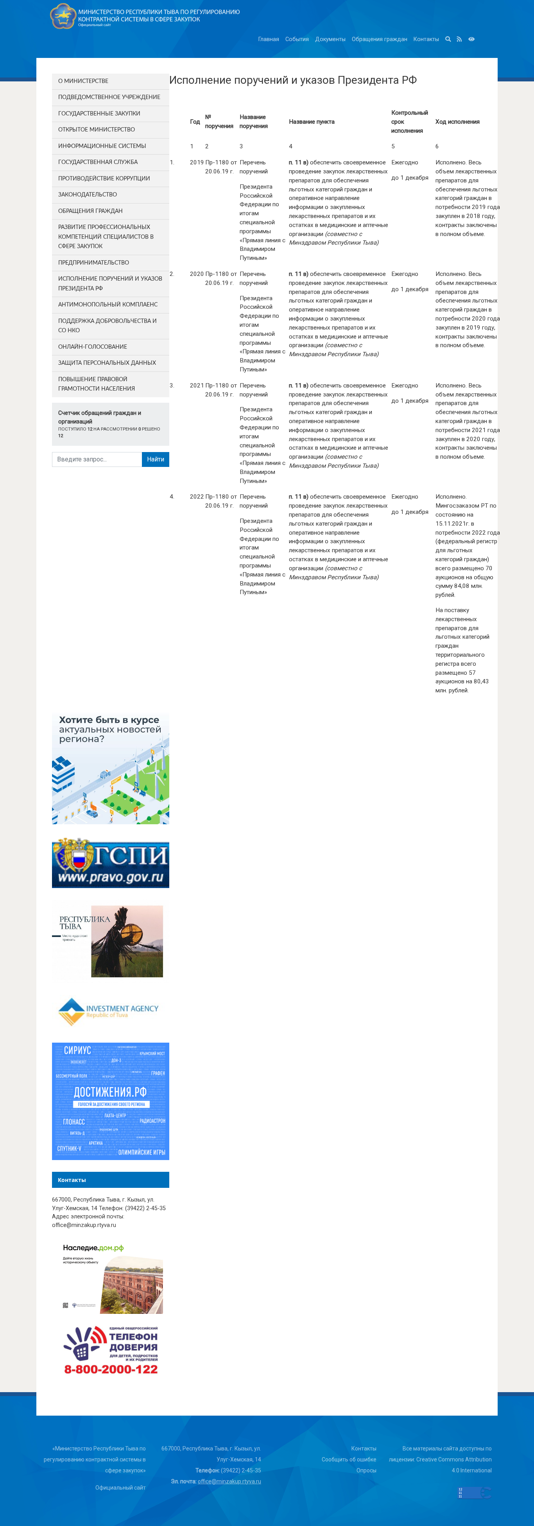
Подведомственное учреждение (109, 97)
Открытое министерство (96, 130)
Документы (330, 39)
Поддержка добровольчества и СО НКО (107, 326)
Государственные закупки (99, 114)
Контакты (426, 39)
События (297, 39)
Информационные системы (102, 146)
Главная (268, 39)
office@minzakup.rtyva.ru (229, 1481)
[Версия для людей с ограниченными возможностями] (471, 39)
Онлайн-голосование (92, 347)
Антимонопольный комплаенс (108, 305)
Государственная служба (98, 162)
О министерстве (83, 81)
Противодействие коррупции (104, 179)
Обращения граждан (379, 39)
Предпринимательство (93, 263)
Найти (155, 459)
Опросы (366, 1470)
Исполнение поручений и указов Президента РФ (110, 284)
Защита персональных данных (107, 363)
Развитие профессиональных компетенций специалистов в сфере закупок (106, 237)
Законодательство (87, 195)
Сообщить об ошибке (349, 1459)
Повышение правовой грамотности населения (96, 384)
